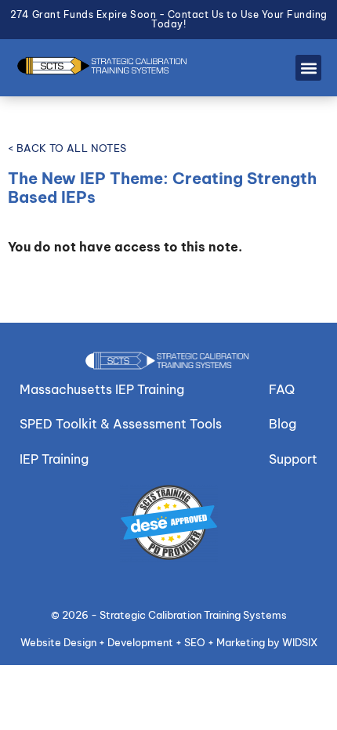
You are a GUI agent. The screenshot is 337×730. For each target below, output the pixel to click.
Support (293, 459)
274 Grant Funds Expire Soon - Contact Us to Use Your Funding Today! (169, 19)
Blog (282, 424)
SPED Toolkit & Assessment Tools (121, 424)
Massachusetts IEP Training (102, 389)
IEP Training (54, 459)
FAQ (282, 389)
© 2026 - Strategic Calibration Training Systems (169, 615)
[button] (308, 68)
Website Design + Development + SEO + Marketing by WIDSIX (168, 642)
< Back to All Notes (67, 148)
